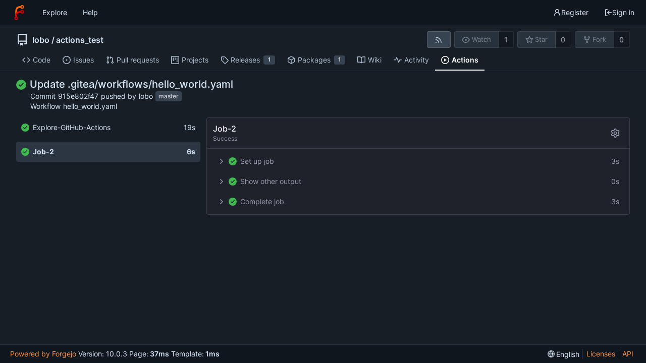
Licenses (600, 353)
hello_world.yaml (90, 106)
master (168, 96)
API (627, 353)
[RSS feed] (439, 39)
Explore (54, 12)
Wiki (375, 59)
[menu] (564, 354)
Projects (195, 59)
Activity (416, 59)
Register (574, 12)
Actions (465, 59)
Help (90, 12)
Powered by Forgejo (43, 353)
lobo (40, 40)
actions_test (79, 40)
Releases (251, 59)
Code (41, 59)
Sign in (623, 12)
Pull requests (138, 59)
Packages (319, 59)
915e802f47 (78, 96)
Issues (83, 59)
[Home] (19, 13)
